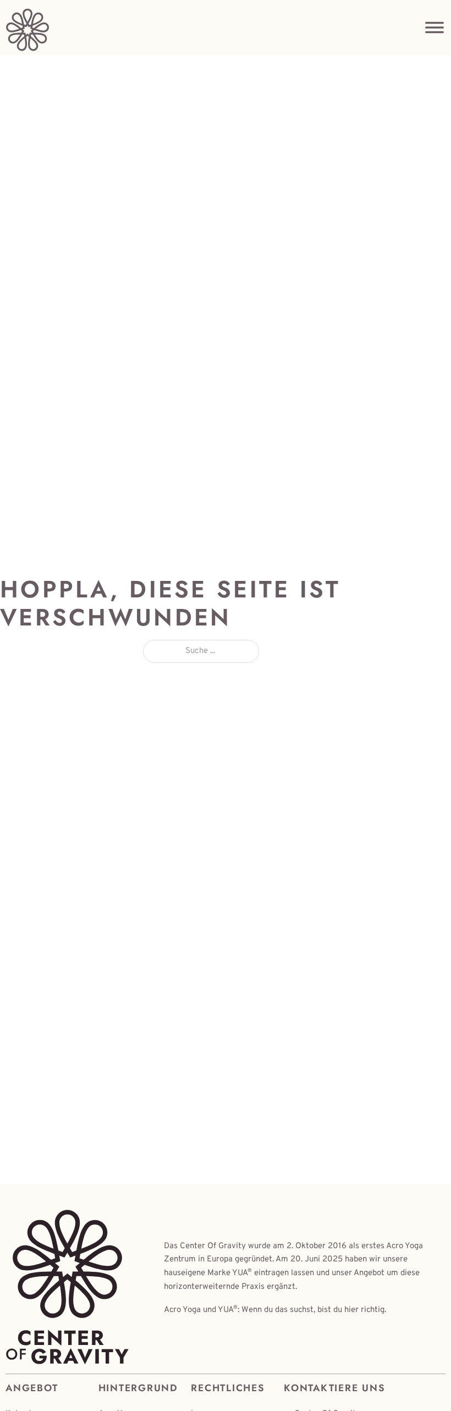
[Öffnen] (434, 27)
